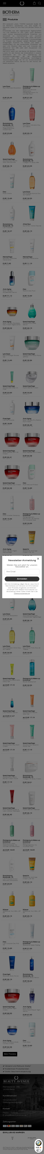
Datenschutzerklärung (22, 593)
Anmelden (22, 579)
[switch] (38, 1150)
